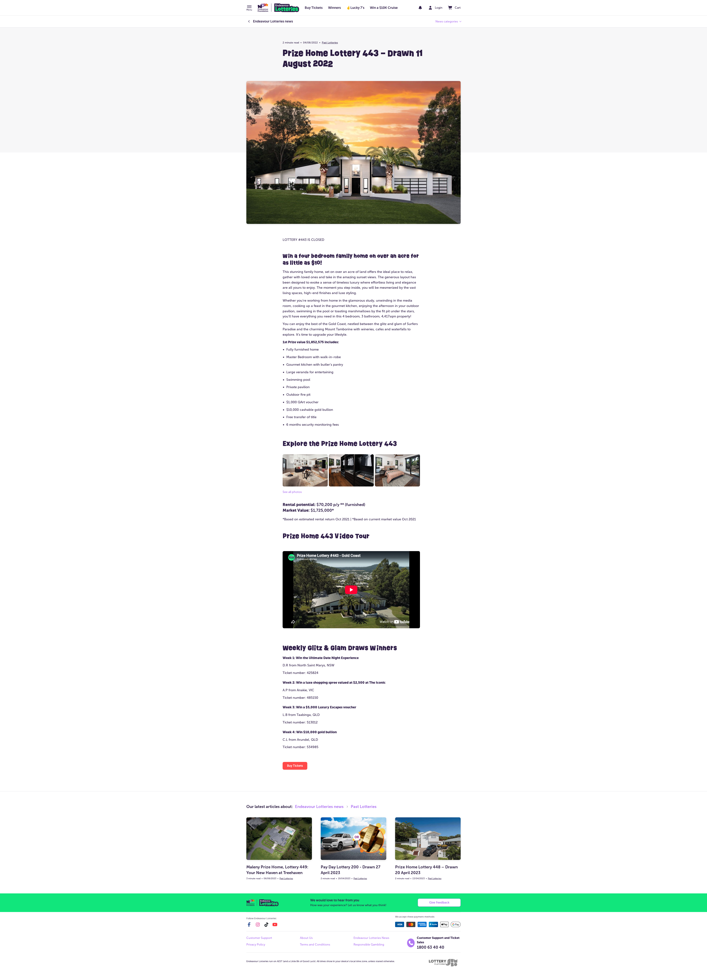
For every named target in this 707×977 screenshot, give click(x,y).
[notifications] (420, 8)
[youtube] (275, 924)
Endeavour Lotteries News (371, 938)
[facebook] (249, 924)
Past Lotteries (330, 42)
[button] (249, 8)
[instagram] (258, 924)
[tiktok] (266, 924)
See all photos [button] (292, 492)
